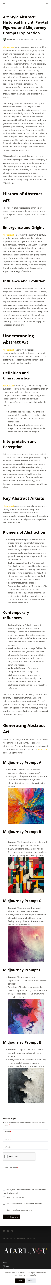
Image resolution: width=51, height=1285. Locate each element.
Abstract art (8, 47)
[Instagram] (8, 1231)
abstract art (42, 749)
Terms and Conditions (26, 1239)
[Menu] (4, 4)
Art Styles (35, 39)
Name (8, 1131)
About (6, 1266)
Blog (42, 39)
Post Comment (11, 1217)
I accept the (15, 1197)
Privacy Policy (19, 1197)
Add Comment (11, 1167)
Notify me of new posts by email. (20, 1210)
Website (8, 1147)
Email (8, 1139)
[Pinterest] (12, 1231)
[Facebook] (4, 1231)
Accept (20, 1280)
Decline (30, 1280)
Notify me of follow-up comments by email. (24, 1203)
